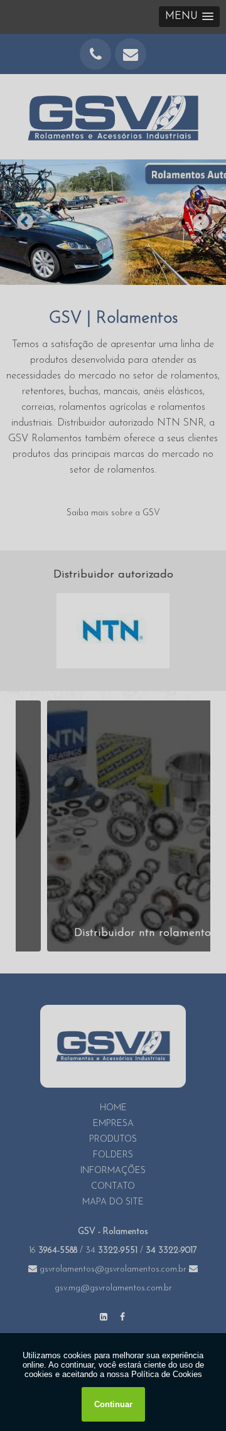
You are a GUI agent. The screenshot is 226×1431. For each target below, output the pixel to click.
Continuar (113, 1404)
